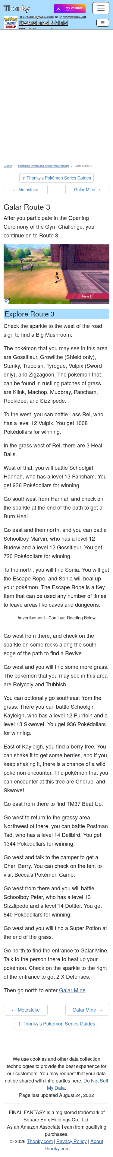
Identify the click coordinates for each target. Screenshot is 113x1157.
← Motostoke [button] (25, 189)
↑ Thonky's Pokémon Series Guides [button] (56, 178)
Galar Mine (72, 990)
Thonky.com (40, 1141)
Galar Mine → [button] (87, 189)
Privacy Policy (71, 1141)
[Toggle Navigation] (102, 23)
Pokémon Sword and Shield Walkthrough (52, 22)
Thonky (17, 8)
